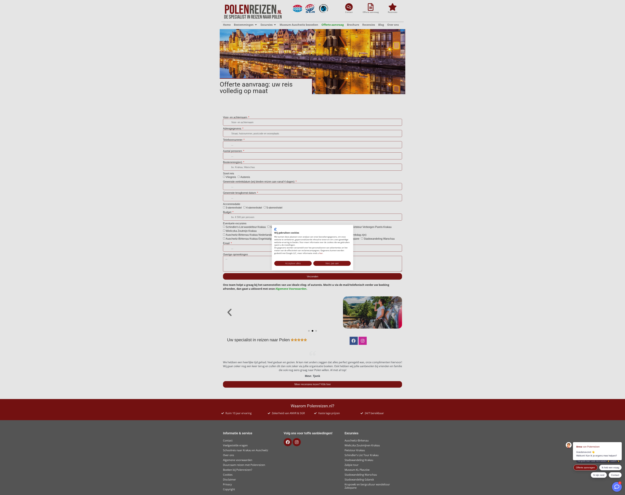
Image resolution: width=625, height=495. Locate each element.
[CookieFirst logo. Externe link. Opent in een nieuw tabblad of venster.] (275, 229)
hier (321, 253)
